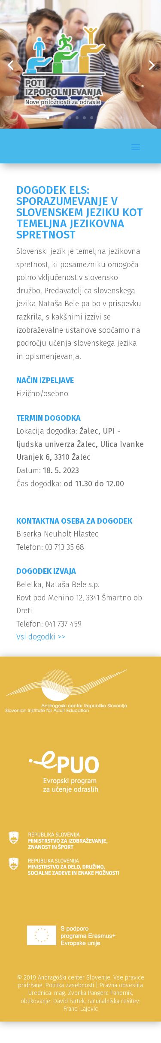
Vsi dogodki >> (40, 637)
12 (120, 117)
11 (113, 117)
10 (106, 117)
